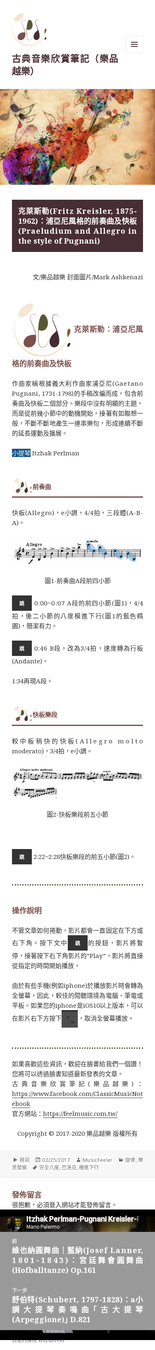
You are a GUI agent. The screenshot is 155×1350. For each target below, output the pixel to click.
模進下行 (89, 1167)
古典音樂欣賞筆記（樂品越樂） (65, 64)
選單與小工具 (134, 44)
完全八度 (49, 1167)
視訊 (24, 1160)
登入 (55, 1204)
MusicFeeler (98, 1160)
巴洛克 (69, 1167)
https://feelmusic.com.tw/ (80, 1113)
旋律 (130, 1160)
